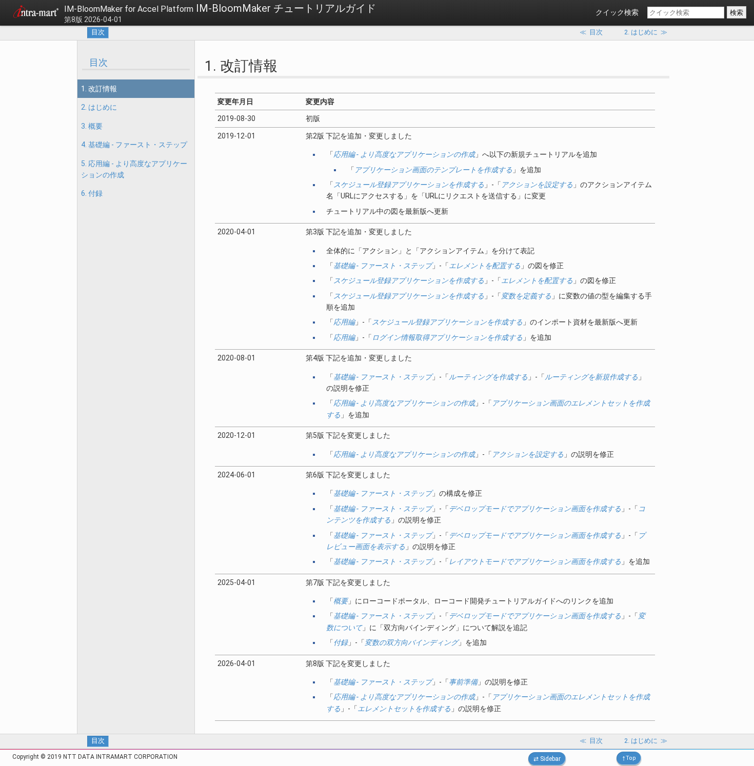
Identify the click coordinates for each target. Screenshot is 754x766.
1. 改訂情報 (99, 89)
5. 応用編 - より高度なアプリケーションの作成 (134, 169)
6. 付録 (92, 193)
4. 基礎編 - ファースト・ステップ (134, 144)
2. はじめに (99, 107)
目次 (98, 32)
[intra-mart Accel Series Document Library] (36, 13)
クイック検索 (617, 12)
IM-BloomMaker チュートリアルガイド (220, 8)
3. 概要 (92, 126)
